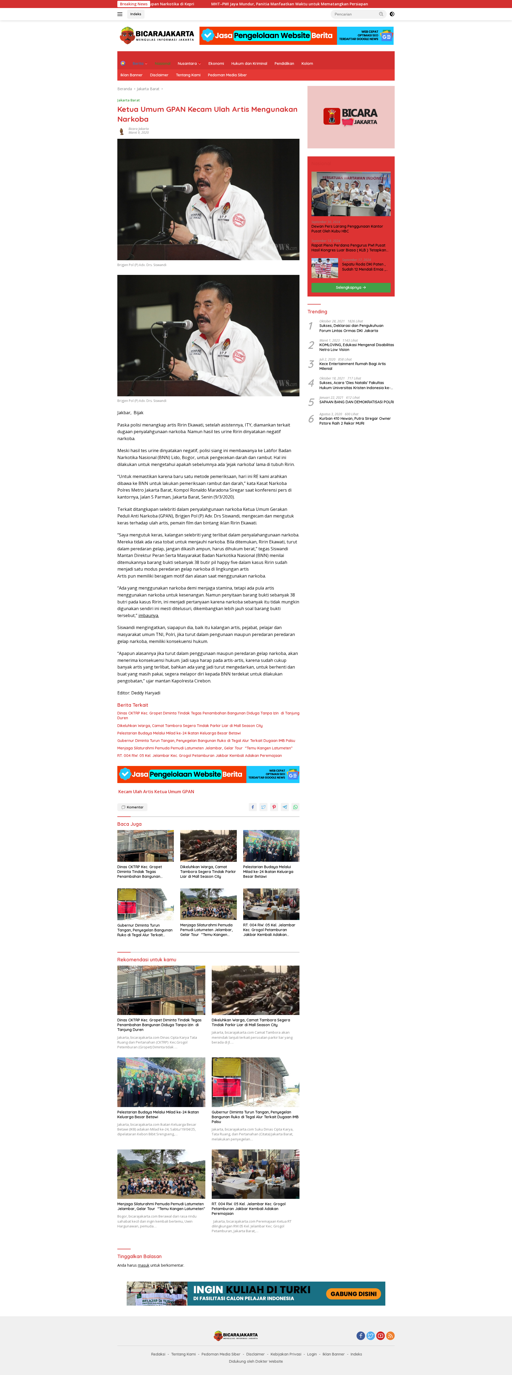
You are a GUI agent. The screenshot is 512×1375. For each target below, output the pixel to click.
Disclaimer (159, 75)
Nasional (162, 63)
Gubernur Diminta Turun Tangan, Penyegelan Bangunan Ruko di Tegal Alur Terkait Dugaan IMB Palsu (206, 740)
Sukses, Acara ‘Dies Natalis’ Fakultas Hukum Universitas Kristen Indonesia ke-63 (355, 385)
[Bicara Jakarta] (157, 35)
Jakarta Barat (128, 100)
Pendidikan (284, 63)
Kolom (307, 63)
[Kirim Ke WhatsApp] (295, 807)
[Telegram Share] (285, 807)
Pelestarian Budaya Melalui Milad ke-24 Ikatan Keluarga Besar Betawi (179, 733)
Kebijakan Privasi (286, 1354)
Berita (138, 63)
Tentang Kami (188, 75)
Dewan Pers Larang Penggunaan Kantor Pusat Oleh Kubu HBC (347, 229)
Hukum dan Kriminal (249, 63)
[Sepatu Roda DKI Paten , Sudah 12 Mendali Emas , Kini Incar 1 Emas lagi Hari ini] (324, 268)
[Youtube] (380, 1336)
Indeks (135, 14)
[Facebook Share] (253, 807)
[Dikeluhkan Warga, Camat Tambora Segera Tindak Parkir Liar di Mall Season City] (208, 846)
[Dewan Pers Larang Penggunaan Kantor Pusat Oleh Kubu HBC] (351, 194)
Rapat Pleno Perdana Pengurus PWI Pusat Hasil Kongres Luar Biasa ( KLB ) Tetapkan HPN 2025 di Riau (348, 247)
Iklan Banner (132, 75)
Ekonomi (216, 63)
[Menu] (121, 14)
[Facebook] (361, 1336)
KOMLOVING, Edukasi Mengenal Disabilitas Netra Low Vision (356, 347)
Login (312, 1354)
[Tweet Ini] (263, 807)
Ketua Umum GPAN (174, 792)
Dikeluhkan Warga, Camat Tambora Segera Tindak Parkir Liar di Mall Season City (190, 725)
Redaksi (158, 1354)
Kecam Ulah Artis (135, 792)
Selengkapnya (349, 287)
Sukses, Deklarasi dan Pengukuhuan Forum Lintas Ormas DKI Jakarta (351, 328)
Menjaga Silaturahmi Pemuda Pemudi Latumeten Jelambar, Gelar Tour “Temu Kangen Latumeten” (205, 748)
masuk (143, 1265)
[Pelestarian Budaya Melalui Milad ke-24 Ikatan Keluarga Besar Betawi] (271, 846)
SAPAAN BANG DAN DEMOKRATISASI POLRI (356, 402)
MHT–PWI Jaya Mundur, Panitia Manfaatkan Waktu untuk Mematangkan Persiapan (232, 4)
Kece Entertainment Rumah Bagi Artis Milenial (352, 366)
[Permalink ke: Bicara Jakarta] (121, 130)
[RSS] (390, 1336)
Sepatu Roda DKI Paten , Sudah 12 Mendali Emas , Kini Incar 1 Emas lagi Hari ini (364, 266)
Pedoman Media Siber (227, 75)
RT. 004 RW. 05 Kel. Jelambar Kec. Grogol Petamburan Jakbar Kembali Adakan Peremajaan (199, 755)
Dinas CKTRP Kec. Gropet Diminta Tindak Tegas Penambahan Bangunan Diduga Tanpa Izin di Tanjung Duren (208, 715)
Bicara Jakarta (139, 129)
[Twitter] (370, 1336)
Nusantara (187, 63)
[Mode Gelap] (392, 14)
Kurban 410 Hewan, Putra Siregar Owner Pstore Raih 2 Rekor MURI (355, 421)
